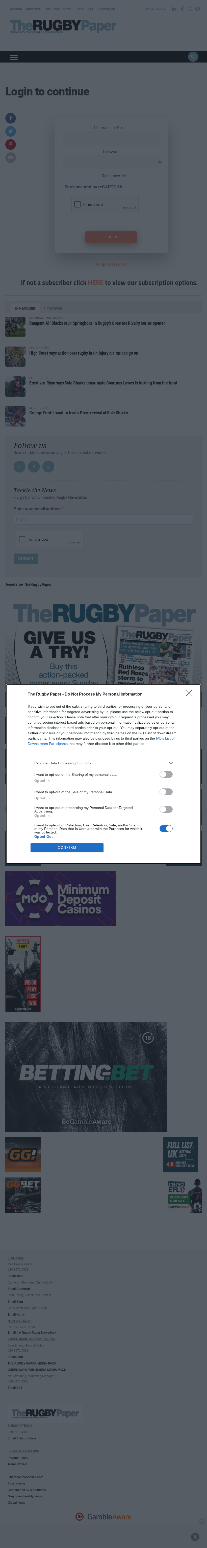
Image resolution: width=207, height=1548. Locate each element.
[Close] (191, 694)
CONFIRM (67, 847)
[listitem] (103, 763)
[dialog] (103, 774)
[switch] (166, 774)
